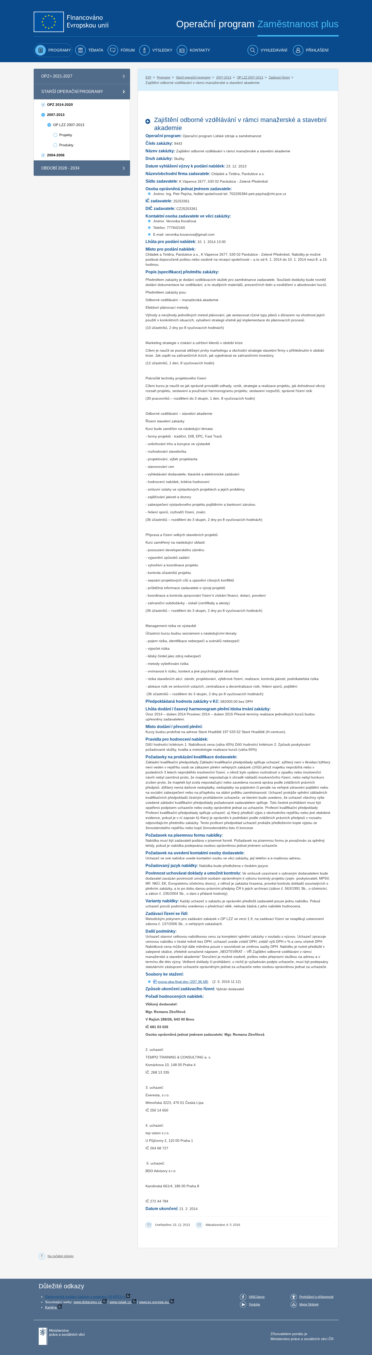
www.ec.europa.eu (154, 1302)
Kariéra (51, 1307)
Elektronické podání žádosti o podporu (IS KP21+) (85, 1297)
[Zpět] (149, 121)
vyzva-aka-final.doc (173, 982)
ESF (148, 77)
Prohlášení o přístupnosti (316, 1297)
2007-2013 (223, 77)
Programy (163, 77)
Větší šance (257, 1297)
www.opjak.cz (120, 1302)
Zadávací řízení (279, 77)
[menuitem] (53, 50)
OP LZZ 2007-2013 (250, 77)
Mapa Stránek (309, 1304)
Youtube (254, 1304)
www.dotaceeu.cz (87, 1302)
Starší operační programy (193, 77)
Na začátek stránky (61, 1256)
